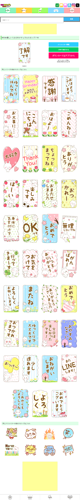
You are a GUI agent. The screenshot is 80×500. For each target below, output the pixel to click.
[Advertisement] (40, 29)
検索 (71, 19)
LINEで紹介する (63, 50)
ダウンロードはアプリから (63, 55)
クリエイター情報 (63, 44)
